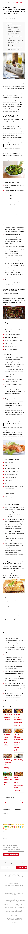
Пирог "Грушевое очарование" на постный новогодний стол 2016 (15, 47)
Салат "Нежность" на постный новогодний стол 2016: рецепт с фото (15, 31)
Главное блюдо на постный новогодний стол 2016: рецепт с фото (15, 42)
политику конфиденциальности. (16, 851)
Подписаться (23, 867)
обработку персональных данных (11, 849)
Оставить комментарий (14, 801)
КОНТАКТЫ (18, 880)
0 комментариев (10, 797)
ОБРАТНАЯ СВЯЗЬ (14, 883)
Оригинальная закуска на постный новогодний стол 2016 (15, 36)
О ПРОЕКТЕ (10, 880)
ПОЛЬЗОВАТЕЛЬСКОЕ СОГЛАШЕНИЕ (14, 885)
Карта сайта (14, 923)
